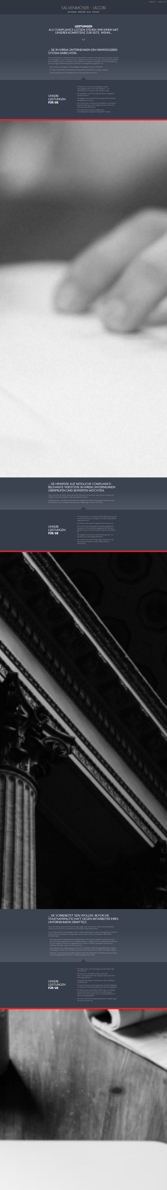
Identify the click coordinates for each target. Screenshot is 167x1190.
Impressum (152, 2)
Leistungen (72, 12)
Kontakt (95, 12)
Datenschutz (162, 2)
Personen (82, 12)
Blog (89, 12)
